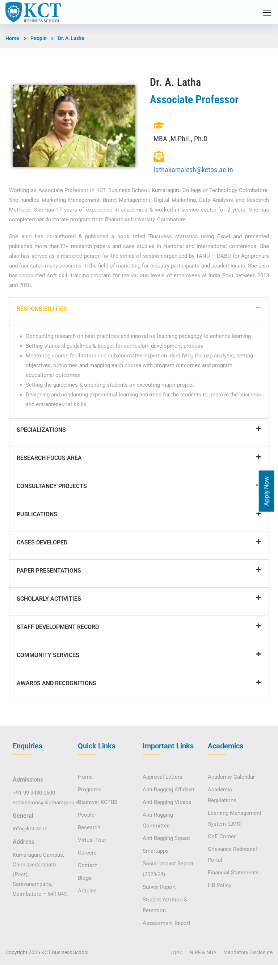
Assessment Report (166, 923)
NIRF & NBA (203, 952)
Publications (37, 514)
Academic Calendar (231, 777)
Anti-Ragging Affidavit (168, 789)
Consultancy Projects (52, 486)
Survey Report (159, 887)
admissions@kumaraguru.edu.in (51, 802)
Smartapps (156, 851)
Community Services (48, 655)
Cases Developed (42, 542)
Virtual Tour (92, 840)
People (38, 38)
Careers (87, 852)
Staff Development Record (58, 626)
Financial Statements (233, 872)
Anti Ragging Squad (166, 838)
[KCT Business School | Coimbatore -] (33, 12)
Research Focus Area (49, 458)
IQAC (177, 952)
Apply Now (266, 491)
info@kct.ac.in (30, 828)
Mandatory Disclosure (248, 952)
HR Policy (219, 885)
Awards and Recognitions (56, 683)
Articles (87, 890)
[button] (139, 312)
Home (12, 38)
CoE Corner (222, 836)
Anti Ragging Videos (167, 802)
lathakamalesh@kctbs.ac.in (193, 170)
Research (89, 827)
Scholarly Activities (49, 598)
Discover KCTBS (97, 802)
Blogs (85, 878)
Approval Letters (162, 777)
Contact (87, 865)
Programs (89, 789)
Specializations (41, 429)
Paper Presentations (49, 570)
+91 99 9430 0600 (34, 793)
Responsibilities (42, 308)
